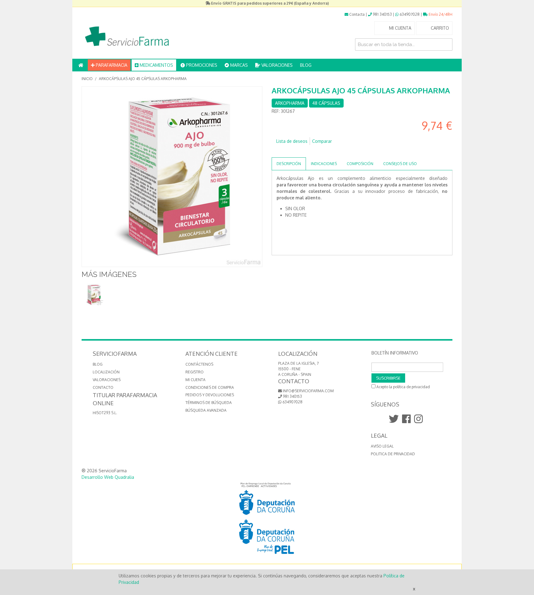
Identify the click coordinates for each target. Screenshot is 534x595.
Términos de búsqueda (208, 402)
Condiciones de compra (209, 387)
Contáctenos (199, 364)
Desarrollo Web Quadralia (108, 477)
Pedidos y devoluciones (209, 395)
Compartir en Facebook (282, 151)
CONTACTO (103, 387)
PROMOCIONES (201, 65)
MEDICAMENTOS (155, 65)
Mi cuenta (195, 379)
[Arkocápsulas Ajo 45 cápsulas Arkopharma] (93, 295)
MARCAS (238, 65)
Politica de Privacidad (393, 454)
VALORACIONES (276, 65)
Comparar (322, 141)
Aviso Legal (382, 446)
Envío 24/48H (440, 14)
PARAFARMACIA (111, 65)
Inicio (87, 78)
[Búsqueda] (446, 44)
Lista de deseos (291, 141)
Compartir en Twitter (295, 151)
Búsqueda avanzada (206, 410)
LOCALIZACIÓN (106, 372)
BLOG (306, 65)
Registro (194, 372)
